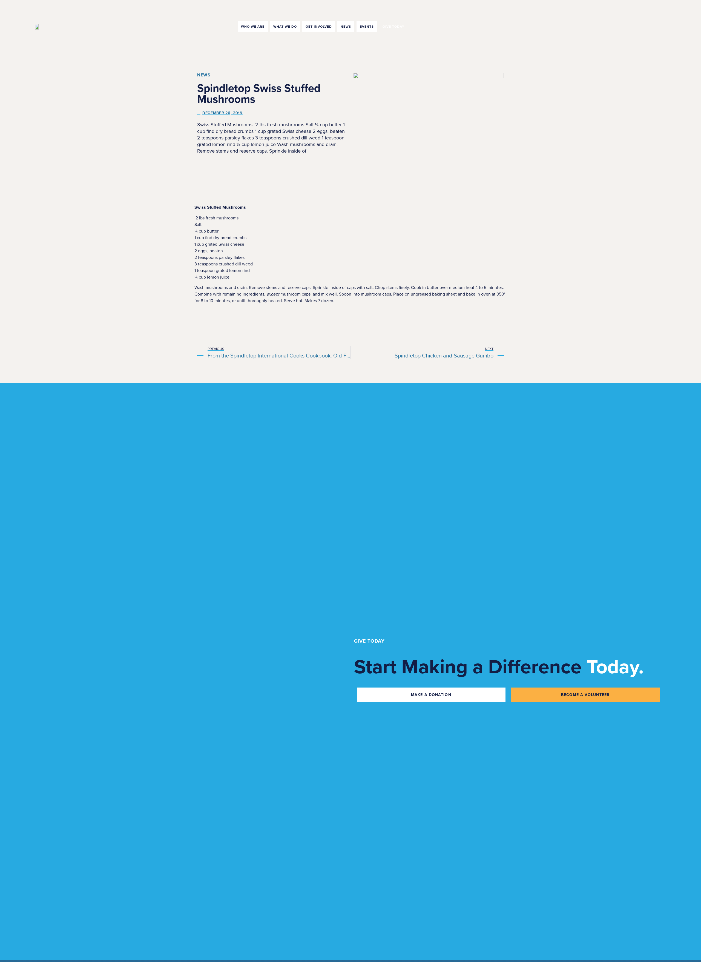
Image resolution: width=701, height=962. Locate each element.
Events (367, 26)
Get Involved (319, 26)
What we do (285, 26)
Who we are (253, 26)
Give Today (393, 26)
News (346, 26)
